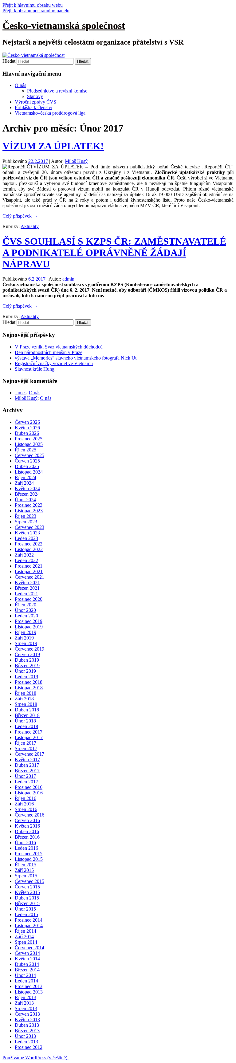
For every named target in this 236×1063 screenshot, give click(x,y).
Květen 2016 (27, 826)
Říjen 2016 (25, 798)
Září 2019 (24, 637)
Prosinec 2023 (28, 505)
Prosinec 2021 (28, 566)
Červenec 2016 (29, 814)
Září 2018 (24, 698)
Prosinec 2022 (28, 543)
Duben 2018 (27, 709)
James (20, 392)
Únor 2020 (25, 610)
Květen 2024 (27, 488)
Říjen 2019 (25, 632)
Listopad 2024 (29, 471)
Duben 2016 (27, 831)
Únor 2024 (25, 499)
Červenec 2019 (29, 649)
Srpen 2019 (26, 643)
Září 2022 (24, 554)
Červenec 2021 (29, 577)
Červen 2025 (27, 460)
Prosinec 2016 (28, 787)
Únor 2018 (25, 720)
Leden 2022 (26, 560)
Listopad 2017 (29, 737)
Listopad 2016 (29, 792)
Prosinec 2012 (28, 1047)
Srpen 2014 (26, 942)
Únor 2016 (25, 842)
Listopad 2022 (29, 549)
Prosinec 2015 (28, 853)
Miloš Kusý (76, 161)
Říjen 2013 (25, 997)
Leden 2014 (26, 980)
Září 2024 (24, 483)
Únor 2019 (25, 671)
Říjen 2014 (25, 931)
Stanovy (35, 96)
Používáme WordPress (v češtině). (35, 1057)
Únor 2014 (25, 975)
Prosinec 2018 (28, 682)
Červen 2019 (27, 654)
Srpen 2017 (26, 748)
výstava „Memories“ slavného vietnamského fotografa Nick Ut (75, 357)
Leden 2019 (26, 676)
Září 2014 (24, 936)
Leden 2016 (26, 848)
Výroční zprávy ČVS (35, 101)
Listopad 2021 (29, 571)
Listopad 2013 (29, 991)
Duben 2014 (27, 964)
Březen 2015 (27, 903)
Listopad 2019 (29, 626)
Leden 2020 (26, 615)
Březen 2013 (27, 1030)
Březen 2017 (27, 770)
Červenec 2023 (29, 527)
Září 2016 (24, 803)
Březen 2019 (27, 665)
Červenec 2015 (29, 881)
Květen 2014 (27, 958)
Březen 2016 (27, 837)
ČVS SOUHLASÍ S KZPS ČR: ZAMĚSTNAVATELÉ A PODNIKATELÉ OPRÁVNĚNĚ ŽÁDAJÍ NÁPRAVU (114, 253)
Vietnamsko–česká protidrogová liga (50, 113)
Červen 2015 (27, 886)
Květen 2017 (27, 759)
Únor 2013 (25, 1036)
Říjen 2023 (25, 516)
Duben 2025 (27, 466)
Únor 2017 (25, 776)
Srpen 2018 (26, 704)
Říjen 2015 (25, 864)
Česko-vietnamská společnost (63, 25)
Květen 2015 (27, 892)
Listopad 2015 (29, 859)
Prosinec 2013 (28, 986)
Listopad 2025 (29, 444)
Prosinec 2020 (28, 599)
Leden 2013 (26, 1041)
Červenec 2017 (29, 754)
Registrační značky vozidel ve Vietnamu (54, 363)
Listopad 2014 (29, 925)
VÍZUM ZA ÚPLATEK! (53, 146)
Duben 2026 (27, 433)
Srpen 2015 (26, 875)
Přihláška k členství (33, 107)
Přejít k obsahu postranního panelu (35, 10)
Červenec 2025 (29, 455)
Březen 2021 (27, 588)
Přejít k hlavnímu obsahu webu (32, 5)
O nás (20, 85)
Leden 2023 (26, 538)
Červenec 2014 (29, 947)
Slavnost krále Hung (34, 369)
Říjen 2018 (25, 693)
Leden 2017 (26, 781)
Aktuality (30, 226)
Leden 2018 (26, 726)
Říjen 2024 (25, 477)
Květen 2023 (27, 532)
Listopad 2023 (29, 510)
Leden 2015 (26, 914)
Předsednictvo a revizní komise (57, 90)
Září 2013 (24, 1003)
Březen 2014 (27, 969)
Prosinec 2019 (28, 621)
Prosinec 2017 (28, 731)
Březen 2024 (27, 494)
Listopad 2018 (29, 687)
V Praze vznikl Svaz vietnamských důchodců (59, 346)
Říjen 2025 (25, 449)
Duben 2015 (27, 897)
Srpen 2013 (26, 1008)
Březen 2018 (27, 715)
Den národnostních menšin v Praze (48, 352)
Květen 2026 (27, 427)
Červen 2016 (27, 820)
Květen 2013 (27, 1019)
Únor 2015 (25, 908)
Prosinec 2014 (28, 920)
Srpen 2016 (26, 809)
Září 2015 (24, 870)
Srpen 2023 (26, 521)
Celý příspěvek (20, 216)
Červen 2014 (27, 953)
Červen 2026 (27, 422)
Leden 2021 (26, 593)
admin (68, 278)
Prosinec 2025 (28, 438)
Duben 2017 (27, 765)
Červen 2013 (27, 1014)
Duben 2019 (27, 660)
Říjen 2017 (25, 743)
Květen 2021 (27, 582)
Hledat (8, 61)
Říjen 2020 (25, 604)
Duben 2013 (27, 1025)
